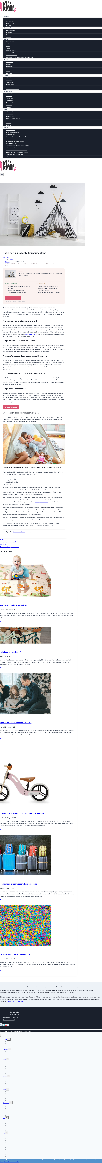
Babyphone (8, 18)
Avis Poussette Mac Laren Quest (13, 156)
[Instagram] (1, 1025)
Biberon (8, 46)
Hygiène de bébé (10, 116)
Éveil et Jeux (6, 1103)
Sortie (4, 1089)
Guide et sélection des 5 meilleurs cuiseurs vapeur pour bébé (19, 57)
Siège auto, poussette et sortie (13, 118)
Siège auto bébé (9, 82)
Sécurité (5, 1039)
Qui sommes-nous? (9, 1020)
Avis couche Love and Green (12, 132)
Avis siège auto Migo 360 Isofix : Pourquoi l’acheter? (17, 145)
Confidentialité (14, 1012)
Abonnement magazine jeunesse (9, 546)
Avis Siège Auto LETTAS (11, 143)
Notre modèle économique (16, 1001)
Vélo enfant (9, 105)
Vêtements (8, 123)
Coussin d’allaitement (11, 50)
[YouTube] (6, 1025)
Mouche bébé (9, 73)
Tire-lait (8, 48)
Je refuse (8, 1162)
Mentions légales (15, 1014)
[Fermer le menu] (0, 1035)
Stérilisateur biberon (11, 43)
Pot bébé (8, 71)
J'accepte (2, 1162)
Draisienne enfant (10, 102)
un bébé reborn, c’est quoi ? (8, 541)
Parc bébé (8, 25)
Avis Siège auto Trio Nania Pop (13, 147)
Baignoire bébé (9, 62)
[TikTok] (4, 1025)
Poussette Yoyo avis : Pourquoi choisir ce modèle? (17, 152)
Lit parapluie (9, 32)
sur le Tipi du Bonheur (31, 334)
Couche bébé (9, 68)
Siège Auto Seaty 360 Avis (12, 138)
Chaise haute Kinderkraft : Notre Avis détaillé (16, 136)
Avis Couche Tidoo (10, 134)
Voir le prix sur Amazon (13, 297)
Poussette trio (9, 86)
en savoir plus (15, 1162)
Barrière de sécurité (10, 23)
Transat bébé (9, 96)
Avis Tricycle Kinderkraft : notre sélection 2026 (16, 150)
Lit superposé (9, 34)
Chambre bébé (9, 114)
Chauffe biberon (10, 41)
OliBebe (7, 262)
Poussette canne (10, 84)
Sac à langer (8, 64)
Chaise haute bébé (10, 52)
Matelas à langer (9, 66)
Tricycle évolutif (10, 100)
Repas (4, 1059)
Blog (4, 1118)
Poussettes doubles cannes (12, 89)
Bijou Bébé (8, 125)
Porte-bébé (9, 80)
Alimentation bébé (10, 111)
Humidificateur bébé (10, 30)
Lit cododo (8, 37)
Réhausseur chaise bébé (11, 55)
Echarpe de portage (10, 77)
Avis (4, 1133)
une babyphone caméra (41, 502)
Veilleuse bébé (9, 93)
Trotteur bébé (9, 98)
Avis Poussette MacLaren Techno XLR (14, 154)
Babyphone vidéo (10, 21)
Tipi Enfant (8, 107)
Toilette (5, 1076)
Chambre (5, 1049)
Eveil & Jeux (8, 120)
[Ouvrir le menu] (2, 174)
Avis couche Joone (10, 130)
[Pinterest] (8, 1025)
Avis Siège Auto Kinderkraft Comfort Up (15, 141)
